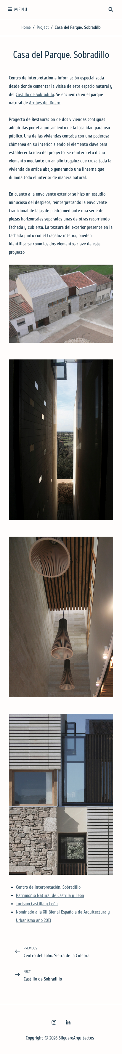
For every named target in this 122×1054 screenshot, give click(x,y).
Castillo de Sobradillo (35, 94)
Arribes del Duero (44, 102)
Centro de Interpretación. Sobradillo (48, 887)
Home (26, 27)
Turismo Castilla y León (37, 903)
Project (43, 27)
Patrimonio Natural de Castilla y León (50, 895)
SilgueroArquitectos (76, 1038)
